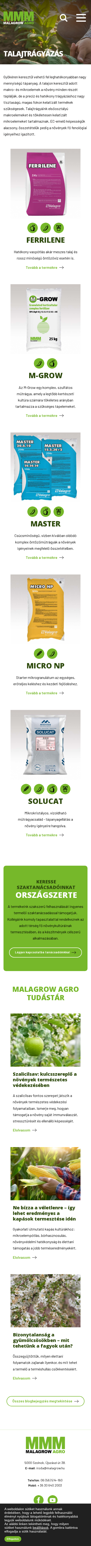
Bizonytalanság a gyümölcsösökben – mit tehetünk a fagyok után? (43, 1340)
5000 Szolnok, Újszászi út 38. (45, 1463)
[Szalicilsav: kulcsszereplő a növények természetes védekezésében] (45, 1065)
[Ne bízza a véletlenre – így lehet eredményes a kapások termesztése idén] (45, 1199)
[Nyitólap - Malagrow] (19, 17)
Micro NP (45, 666)
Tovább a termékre (41, 267)
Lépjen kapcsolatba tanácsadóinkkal (42, 952)
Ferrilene (45, 240)
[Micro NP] (45, 643)
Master (45, 524)
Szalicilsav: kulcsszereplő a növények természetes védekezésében (45, 1079)
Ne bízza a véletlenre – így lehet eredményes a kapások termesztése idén (44, 1213)
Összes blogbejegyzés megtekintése (42, 1401)
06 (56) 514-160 (52, 1480)
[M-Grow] (45, 352)
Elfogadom (13, 1539)
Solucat (45, 801)
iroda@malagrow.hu (50, 1468)
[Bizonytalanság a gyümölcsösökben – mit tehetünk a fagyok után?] (45, 1326)
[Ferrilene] (45, 217)
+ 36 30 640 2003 (50, 1485)
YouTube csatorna (53, 1500)
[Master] (45, 501)
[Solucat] (45, 778)
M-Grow (46, 375)
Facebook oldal (39, 1500)
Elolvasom (21, 1130)
